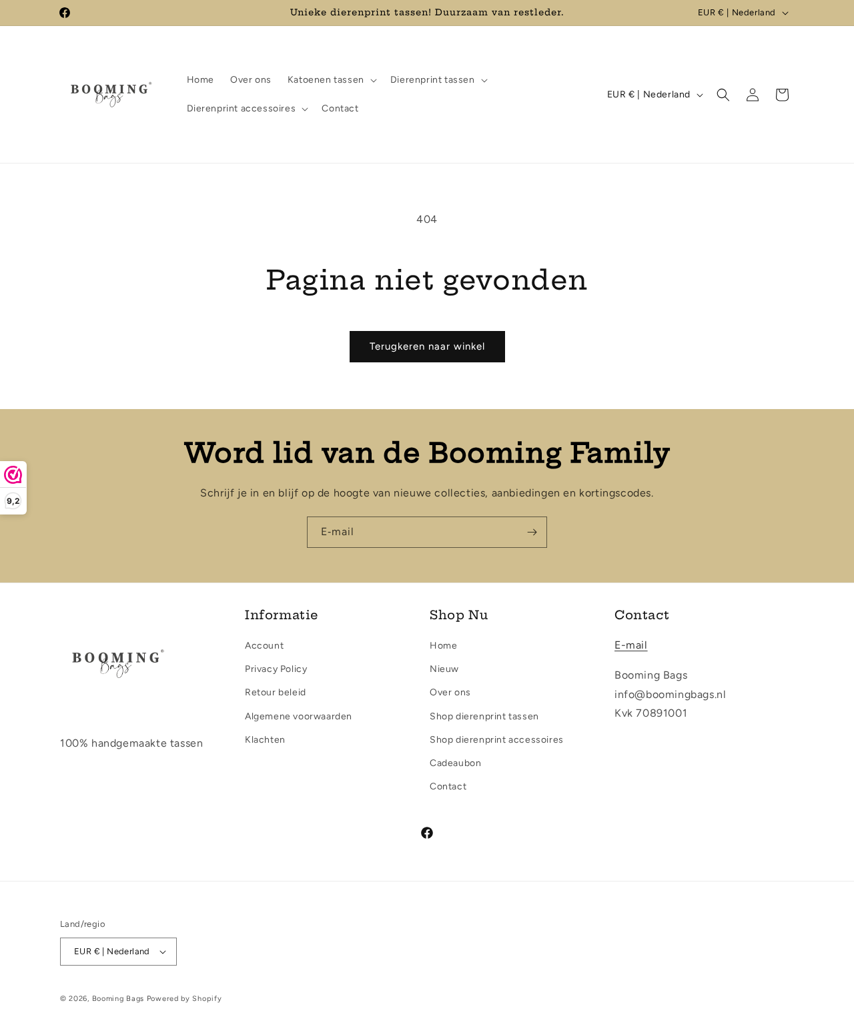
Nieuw (444, 669)
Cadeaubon (455, 763)
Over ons (450, 692)
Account (264, 645)
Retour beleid (275, 692)
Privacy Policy (276, 669)
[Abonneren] (531, 532)
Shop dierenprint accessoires (497, 739)
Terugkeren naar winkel (427, 346)
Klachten (265, 739)
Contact (448, 786)
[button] (331, 80)
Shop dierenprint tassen (484, 716)
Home (443, 645)
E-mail (631, 645)
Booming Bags (118, 998)
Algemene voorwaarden (298, 716)
